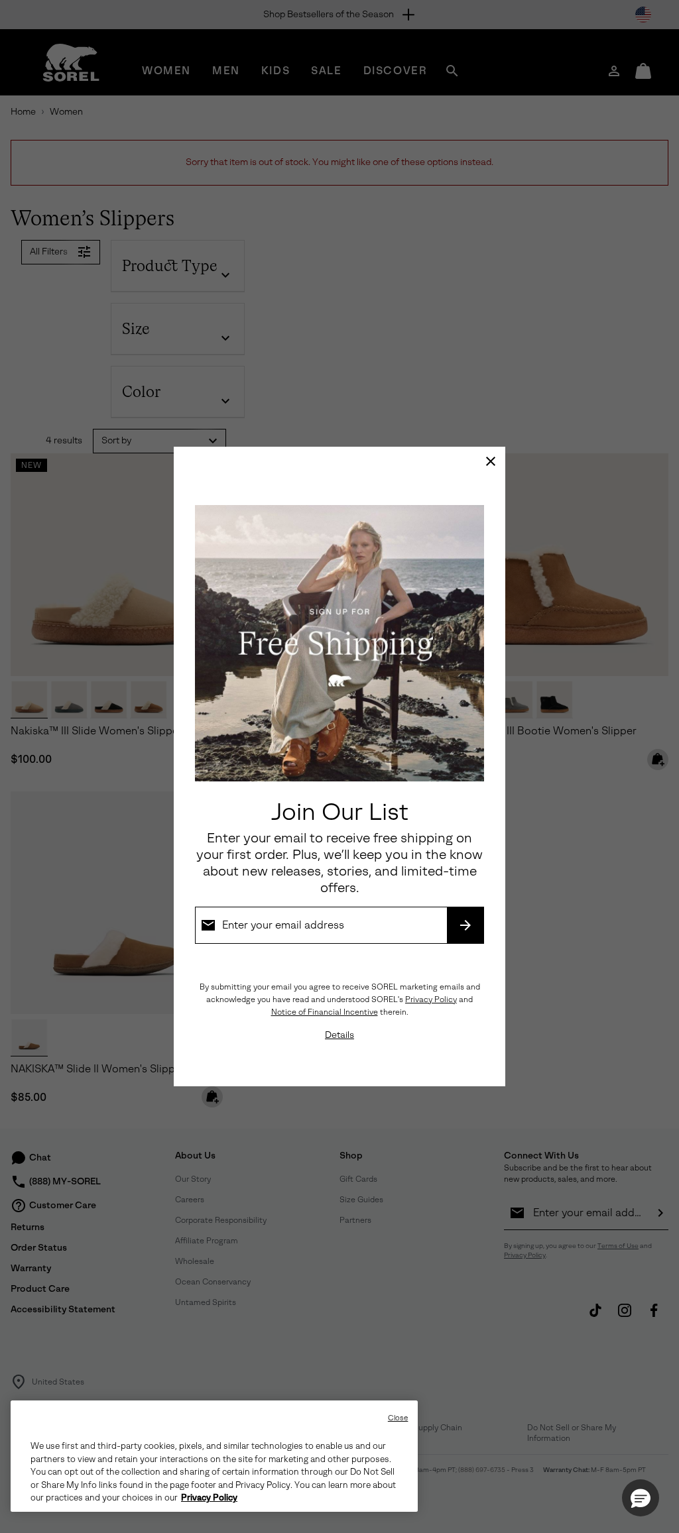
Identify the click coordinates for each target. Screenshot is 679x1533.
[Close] (490, 461)
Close (398, 1418)
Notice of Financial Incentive (324, 1012)
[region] (214, 1456)
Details (339, 1035)
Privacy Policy (431, 999)
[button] (640, 1497)
